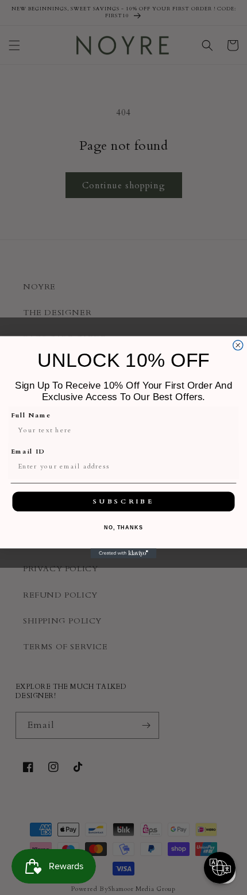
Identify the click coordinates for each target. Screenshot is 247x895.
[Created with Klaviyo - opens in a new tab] (124, 554)
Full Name (31, 415)
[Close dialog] (238, 345)
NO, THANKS (123, 528)
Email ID (28, 451)
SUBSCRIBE (123, 501)
